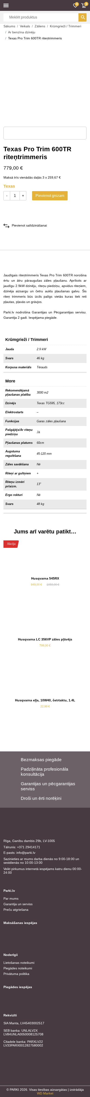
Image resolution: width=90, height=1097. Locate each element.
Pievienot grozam (50, 196)
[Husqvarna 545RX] (45, 557)
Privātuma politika (16, 974)
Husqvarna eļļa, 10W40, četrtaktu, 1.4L (45, 700)
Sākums (9, 26)
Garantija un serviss (18, 904)
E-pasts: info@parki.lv (19, 852)
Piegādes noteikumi (17, 968)
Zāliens (40, 26)
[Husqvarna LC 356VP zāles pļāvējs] (45, 618)
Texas (9, 186)
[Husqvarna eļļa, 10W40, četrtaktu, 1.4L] (45, 678)
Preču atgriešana (15, 909)
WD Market (45, 1093)
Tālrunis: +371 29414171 (21, 847)
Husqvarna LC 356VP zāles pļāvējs (45, 639)
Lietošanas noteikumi (18, 963)
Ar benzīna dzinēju (21, 32)
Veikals (25, 26)
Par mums (10, 898)
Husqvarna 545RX (45, 578)
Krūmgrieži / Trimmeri (65, 26)
